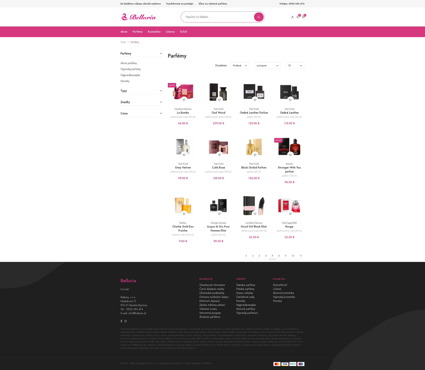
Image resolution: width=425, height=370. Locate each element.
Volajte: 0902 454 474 (291, 3)
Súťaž (183, 32)
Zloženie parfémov (209, 317)
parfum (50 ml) (254, 116)
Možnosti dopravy (209, 301)
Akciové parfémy (245, 309)
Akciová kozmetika (283, 293)
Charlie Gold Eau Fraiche (183, 228)
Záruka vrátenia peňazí (212, 305)
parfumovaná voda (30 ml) (182, 116)
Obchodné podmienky (211, 293)
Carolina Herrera (182, 109)
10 (293, 255)
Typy (124, 91)
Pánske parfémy (245, 289)
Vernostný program (210, 313)
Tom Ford (218, 109)
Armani (289, 163)
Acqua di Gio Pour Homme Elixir (218, 228)
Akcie (124, 32)
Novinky (125, 81)
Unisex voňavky (244, 293)
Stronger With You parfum (289, 169)
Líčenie (170, 32)
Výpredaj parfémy (131, 69)
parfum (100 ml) (289, 175)
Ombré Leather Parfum (254, 113)
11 (300, 255)
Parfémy (138, 32)
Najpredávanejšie (130, 75)
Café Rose (218, 167)
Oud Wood (218, 113)
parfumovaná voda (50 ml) (289, 116)
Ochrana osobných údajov (214, 297)
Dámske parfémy (245, 285)
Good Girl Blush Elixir (254, 226)
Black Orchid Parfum (253, 167)
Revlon (183, 222)
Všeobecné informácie (212, 285)
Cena (124, 113)
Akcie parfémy (129, 63)
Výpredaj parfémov (247, 313)
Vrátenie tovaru (208, 309)
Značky (125, 102)
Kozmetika (154, 32)
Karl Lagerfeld (289, 222)
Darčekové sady (245, 297)
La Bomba (183, 113)
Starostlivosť (280, 285)
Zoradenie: (221, 65)
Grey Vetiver (183, 167)
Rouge (289, 226)
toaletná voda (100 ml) (183, 234)
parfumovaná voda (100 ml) (218, 116)
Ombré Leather (289, 113)
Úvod (123, 42)
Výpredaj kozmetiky (284, 297)
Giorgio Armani (218, 222)
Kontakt (125, 289)
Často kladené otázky (211, 289)
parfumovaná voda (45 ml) (289, 230)
